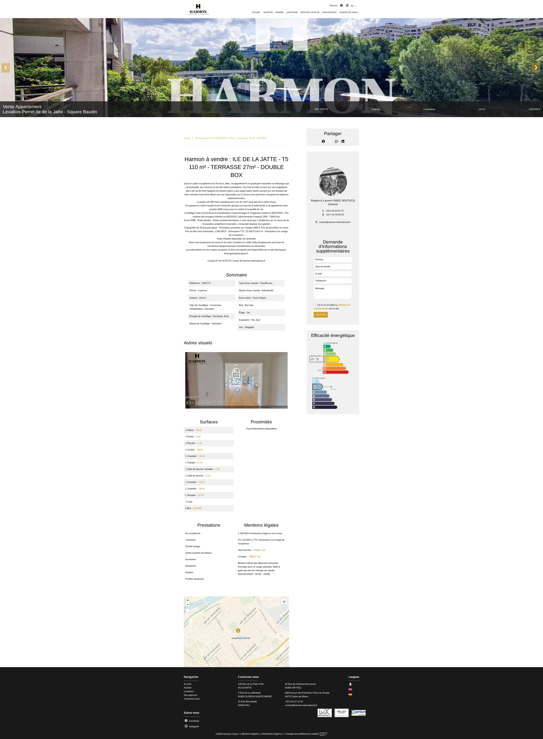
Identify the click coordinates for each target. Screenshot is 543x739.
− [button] (188, 604)
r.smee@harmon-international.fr (335, 222)
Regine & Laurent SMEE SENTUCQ (333, 200)
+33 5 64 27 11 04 (294, 701)
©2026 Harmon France (227, 734)
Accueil (187, 138)
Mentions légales (250, 734)
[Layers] (284, 601)
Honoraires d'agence (271, 734)
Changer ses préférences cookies (302, 734)
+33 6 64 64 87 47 (335, 211)
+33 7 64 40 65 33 (335, 214)
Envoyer (321, 315)
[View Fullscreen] (188, 611)
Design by (323, 734)
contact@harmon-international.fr (301, 705)
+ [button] (188, 600)
